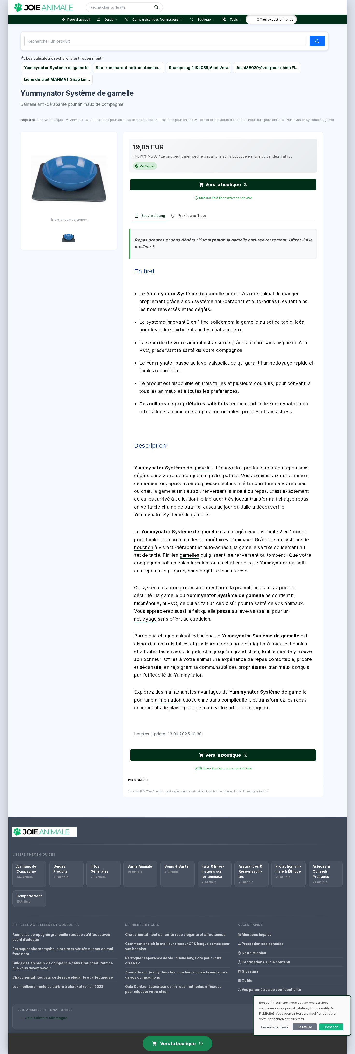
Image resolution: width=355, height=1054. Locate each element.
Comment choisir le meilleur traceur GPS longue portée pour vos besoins (177, 946)
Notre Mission (253, 953)
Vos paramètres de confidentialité (271, 990)
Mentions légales (256, 934)
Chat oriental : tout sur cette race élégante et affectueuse (62, 977)
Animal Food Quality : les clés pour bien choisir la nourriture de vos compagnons (176, 974)
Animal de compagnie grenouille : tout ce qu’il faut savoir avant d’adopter (61, 937)
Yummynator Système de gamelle (56, 67)
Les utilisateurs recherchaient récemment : (64, 58)
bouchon (143, 547)
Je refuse (305, 1027)
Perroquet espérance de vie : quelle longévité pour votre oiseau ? (173, 960)
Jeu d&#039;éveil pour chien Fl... (266, 67)
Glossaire (250, 971)
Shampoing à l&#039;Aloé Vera (198, 67)
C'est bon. (331, 1027)
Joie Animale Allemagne (46, 1018)
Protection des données (262, 944)
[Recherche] (156, 7)
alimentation (168, 700)
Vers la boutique (223, 184)
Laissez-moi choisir (274, 1027)
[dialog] (302, 1015)
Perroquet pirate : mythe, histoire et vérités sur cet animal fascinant (62, 951)
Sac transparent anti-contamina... (129, 67)
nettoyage (145, 619)
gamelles (189, 555)
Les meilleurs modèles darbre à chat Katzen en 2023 (57, 986)
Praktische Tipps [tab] (192, 215)
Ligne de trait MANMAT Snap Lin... (57, 79)
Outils (246, 980)
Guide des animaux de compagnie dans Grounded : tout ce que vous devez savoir (62, 965)
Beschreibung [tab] (153, 215)
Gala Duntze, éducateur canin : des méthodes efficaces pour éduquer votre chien (173, 989)
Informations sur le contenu (265, 962)
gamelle (202, 468)
